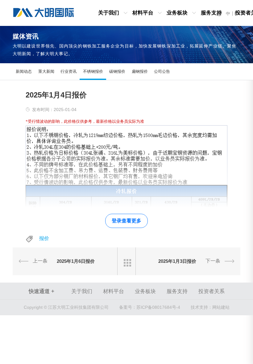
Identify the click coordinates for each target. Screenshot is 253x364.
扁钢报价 (140, 71)
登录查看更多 (126, 220)
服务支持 (211, 13)
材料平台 (142, 13)
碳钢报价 (117, 71)
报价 (44, 238)
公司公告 (162, 71)
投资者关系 (211, 291)
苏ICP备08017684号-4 (149, 307)
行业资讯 (68, 71)
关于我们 (108, 13)
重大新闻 (46, 71)
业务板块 (177, 13)
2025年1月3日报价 (177, 261)
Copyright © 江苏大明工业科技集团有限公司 (66, 307)
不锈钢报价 (93, 71)
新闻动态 (24, 71)
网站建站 (221, 307)
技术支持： (201, 307)
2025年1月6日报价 (76, 261)
